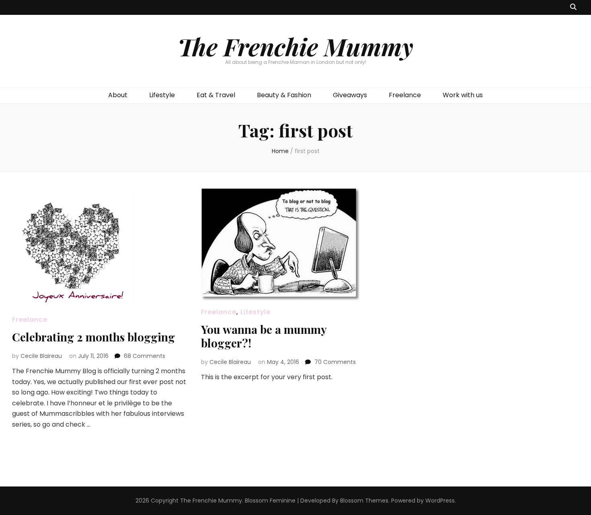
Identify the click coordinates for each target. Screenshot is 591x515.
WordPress (440, 501)
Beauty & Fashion (284, 95)
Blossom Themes (364, 501)
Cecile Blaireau (41, 356)
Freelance (405, 95)
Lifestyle (162, 95)
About (117, 95)
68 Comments (144, 356)
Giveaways (350, 95)
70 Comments (335, 362)
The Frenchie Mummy (295, 46)
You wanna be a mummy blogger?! (263, 336)
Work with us (463, 95)
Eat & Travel (216, 95)
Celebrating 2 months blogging (93, 336)
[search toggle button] (573, 7)
